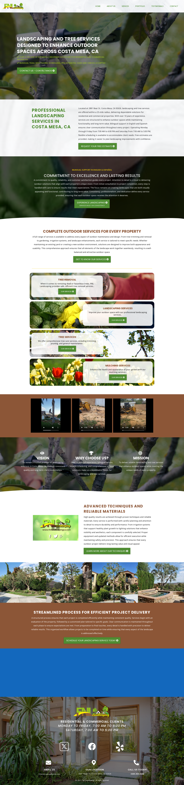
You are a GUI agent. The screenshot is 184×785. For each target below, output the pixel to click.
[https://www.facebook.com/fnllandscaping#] (92, 746)
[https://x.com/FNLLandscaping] (64, 746)
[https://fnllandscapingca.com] (13, 6)
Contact (174, 6)
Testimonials (157, 6)
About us (111, 6)
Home (97, 6)
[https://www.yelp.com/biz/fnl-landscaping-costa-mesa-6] (119, 746)
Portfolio (140, 6)
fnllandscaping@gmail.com (49, 774)
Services (125, 6)
